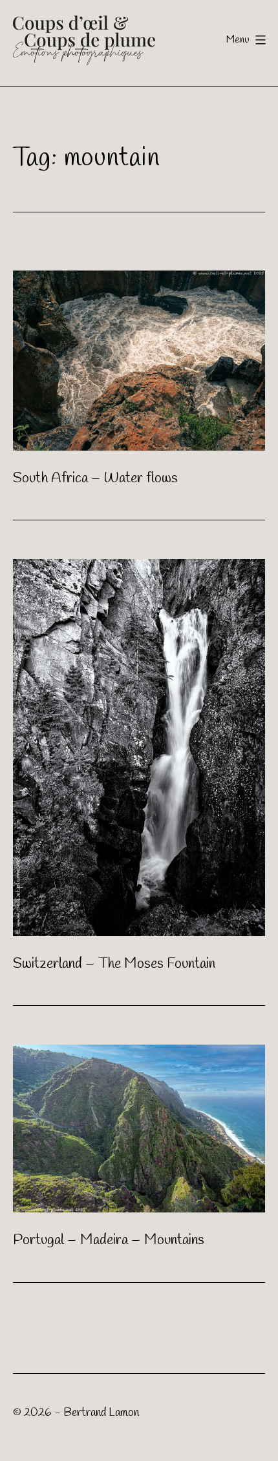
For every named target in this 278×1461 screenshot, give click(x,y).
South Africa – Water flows (95, 478)
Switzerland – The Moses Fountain (114, 964)
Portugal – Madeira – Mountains (108, 1240)
